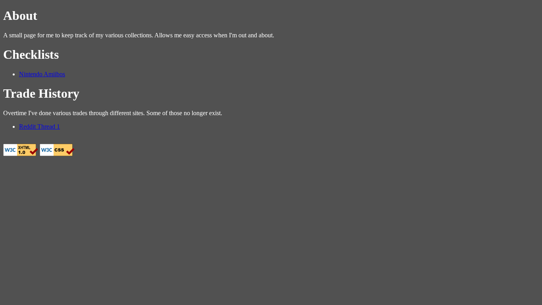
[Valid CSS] (57, 154)
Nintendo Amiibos (42, 74)
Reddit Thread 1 (39, 126)
